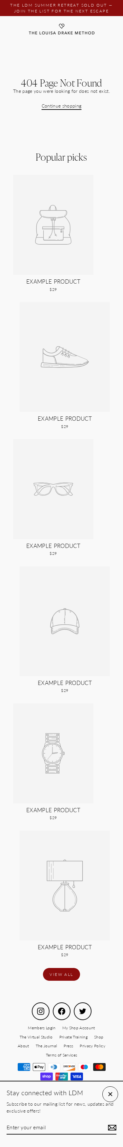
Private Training (73, 1037)
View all (61, 974)
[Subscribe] (111, 1128)
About (23, 1045)
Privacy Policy (92, 1045)
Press (68, 1045)
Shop (98, 1037)
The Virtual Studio (36, 1037)
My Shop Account (78, 1027)
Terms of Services (61, 1055)
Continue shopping (62, 106)
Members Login (41, 1027)
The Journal (46, 1045)
